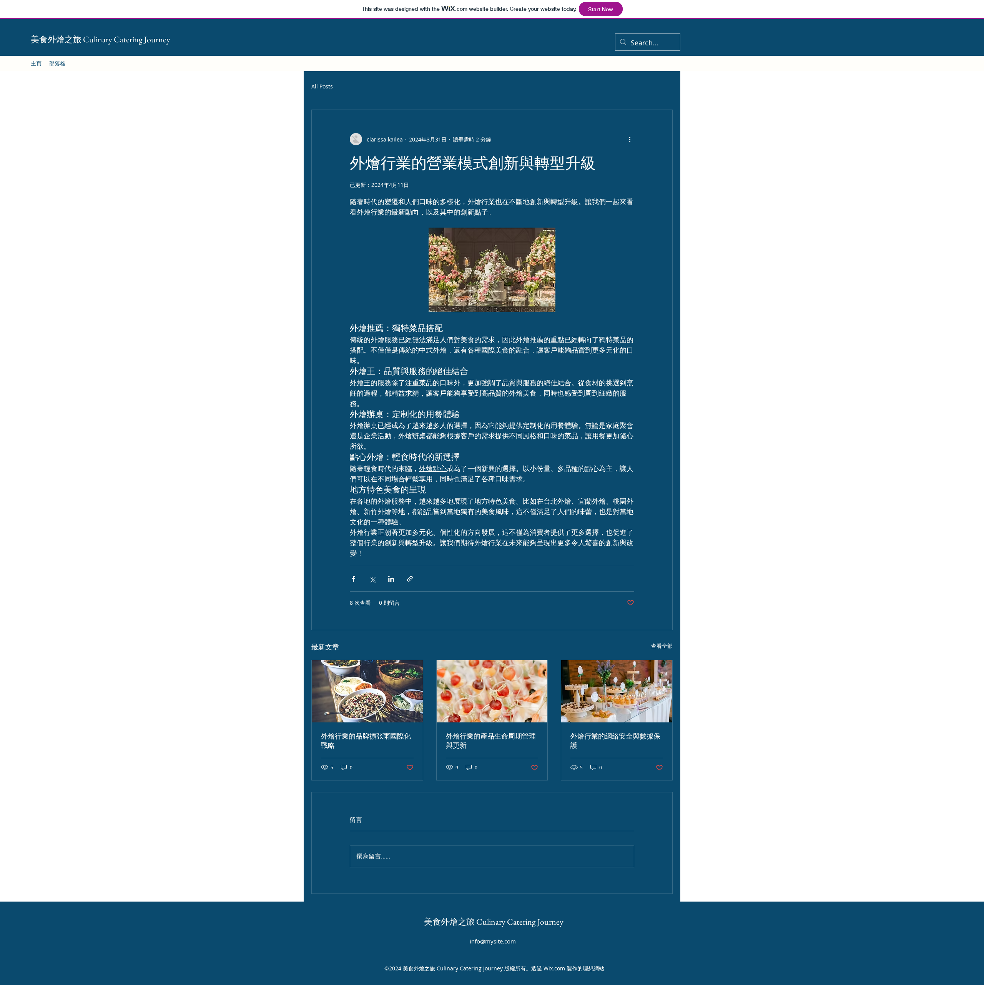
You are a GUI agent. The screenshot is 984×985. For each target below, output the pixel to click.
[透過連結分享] (410, 578)
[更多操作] (629, 139)
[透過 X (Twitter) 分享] (372, 578)
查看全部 (662, 645)
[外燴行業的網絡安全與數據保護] (616, 691)
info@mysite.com (493, 941)
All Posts (322, 86)
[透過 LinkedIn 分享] (391, 578)
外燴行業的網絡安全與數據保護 (615, 741)
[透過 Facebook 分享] (353, 578)
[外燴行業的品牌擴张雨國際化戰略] (367, 691)
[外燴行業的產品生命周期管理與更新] (492, 691)
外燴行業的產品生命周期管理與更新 (491, 741)
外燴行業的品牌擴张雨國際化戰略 (366, 741)
